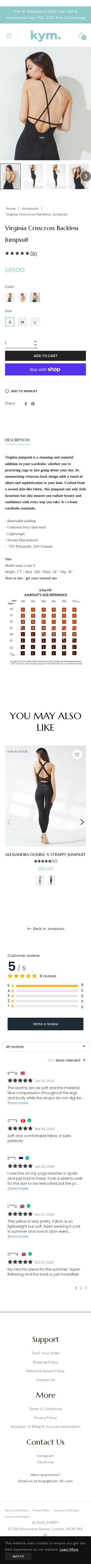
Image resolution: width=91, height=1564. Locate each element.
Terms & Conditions (45, 1409)
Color (9, 286)
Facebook (45, 1462)
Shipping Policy (45, 1362)
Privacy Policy (45, 1417)
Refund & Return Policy (46, 1371)
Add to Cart (46, 356)
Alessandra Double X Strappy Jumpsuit (45, 854)
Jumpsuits (30, 208)
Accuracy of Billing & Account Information (45, 1426)
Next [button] (82, 822)
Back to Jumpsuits (48, 929)
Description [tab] (17, 439)
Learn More (69, 1549)
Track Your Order (46, 1353)
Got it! (18, 1556)
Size (8, 311)
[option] (45, 822)
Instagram (45, 1455)
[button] (10, 177)
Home (11, 208)
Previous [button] (9, 822)
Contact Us (45, 1380)
